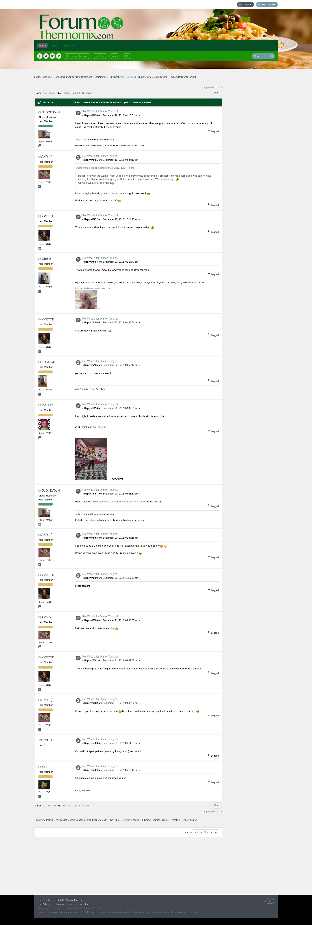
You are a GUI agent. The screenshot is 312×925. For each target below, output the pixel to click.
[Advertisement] (250, 138)
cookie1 (136, 77)
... (46, 93)
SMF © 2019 (58, 900)
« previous (209, 87)
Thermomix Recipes (77, 56)
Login (247, 4)
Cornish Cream (159, 77)
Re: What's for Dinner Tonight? (100, 111)
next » (219, 87)
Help (126, 56)
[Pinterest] (58, 56)
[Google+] (52, 56)
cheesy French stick (134, 501)
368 (65, 93)
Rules (114, 56)
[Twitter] (46, 56)
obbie (46, 258)
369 (69, 93)
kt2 (44, 766)
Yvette (48, 216)
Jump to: (187, 832)
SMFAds (42, 904)
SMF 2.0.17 (44, 900)
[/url (99, 308)
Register (268, 4)
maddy (47, 405)
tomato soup (109, 501)
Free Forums (57, 904)
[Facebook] (39, 56)
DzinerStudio (83, 904)
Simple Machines (75, 900)
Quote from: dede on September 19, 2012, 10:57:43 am (105, 167)
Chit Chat (100, 56)
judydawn (146, 77)
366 (54, 93)
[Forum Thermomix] (156, 24)
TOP (269, 901)
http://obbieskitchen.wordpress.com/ (92, 288)
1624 (77, 93)
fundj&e (49, 362)
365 (50, 93)
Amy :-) (46, 156)
